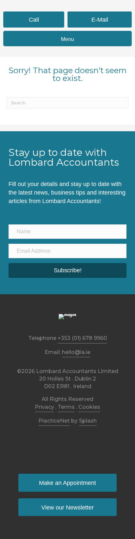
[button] (67, 270)
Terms (66, 407)
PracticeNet (54, 421)
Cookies (89, 407)
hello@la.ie (76, 352)
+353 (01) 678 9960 (82, 338)
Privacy (44, 407)
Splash (88, 421)
